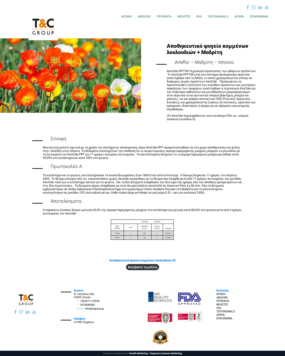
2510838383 (87, 304)
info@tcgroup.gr (94, 308)
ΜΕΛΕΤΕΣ (183, 16)
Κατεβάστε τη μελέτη (142, 267)
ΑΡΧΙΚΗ (126, 16)
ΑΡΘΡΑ (239, 16)
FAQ (199, 16)
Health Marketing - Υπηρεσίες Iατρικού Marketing (155, 353)
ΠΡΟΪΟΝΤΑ (164, 16)
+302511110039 (89, 301)
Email (80, 308)
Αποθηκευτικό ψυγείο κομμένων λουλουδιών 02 (142, 260)
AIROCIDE (144, 16)
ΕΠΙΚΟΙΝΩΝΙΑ (259, 16)
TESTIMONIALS (217, 16)
